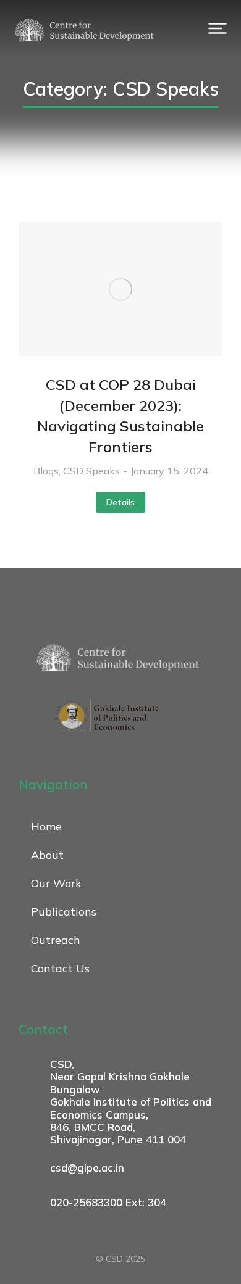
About (47, 855)
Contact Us (60, 968)
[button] (217, 28)
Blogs (46, 471)
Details (120, 502)
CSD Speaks (91, 471)
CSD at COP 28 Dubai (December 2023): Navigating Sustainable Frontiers (120, 415)
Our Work (56, 883)
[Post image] (120, 289)
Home (46, 826)
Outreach (55, 940)
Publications (63, 912)
